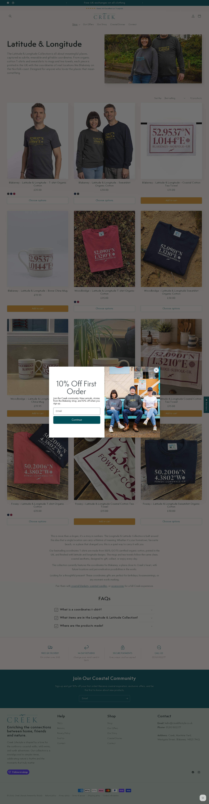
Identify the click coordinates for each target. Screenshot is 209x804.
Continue (77, 420)
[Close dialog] (156, 370)
